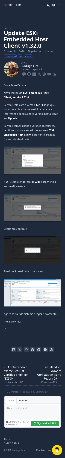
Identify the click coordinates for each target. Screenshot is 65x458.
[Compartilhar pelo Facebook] (45, 349)
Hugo (49, 450)
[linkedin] (34, 73)
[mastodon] (44, 73)
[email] (24, 73)
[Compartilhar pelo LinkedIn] (13, 349)
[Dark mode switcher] (53, 5)
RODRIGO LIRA (12, 5)
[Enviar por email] (51, 349)
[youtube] (49, 73)
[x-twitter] (39, 73)
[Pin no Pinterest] (32, 349)
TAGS (7, 439)
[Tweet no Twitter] (19, 349)
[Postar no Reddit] (38, 349)
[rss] (54, 73)
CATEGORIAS (11, 443)
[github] (29, 73)
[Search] (48, 5)
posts (6, 28)
